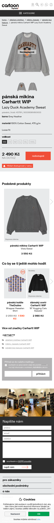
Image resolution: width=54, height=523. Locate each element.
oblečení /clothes (17, 20)
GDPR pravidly (24, 461)
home (4, 20)
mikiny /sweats (33, 20)
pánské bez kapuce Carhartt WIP (19, 348)
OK (38, 514)
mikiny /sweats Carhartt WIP (17, 344)
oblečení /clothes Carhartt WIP (18, 340)
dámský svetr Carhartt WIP (38, 306)
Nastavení (15, 514)
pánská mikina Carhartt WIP (26, 247)
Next (51, 201)
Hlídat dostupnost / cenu (18, 165)
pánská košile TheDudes (15, 306)
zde (38, 519)
